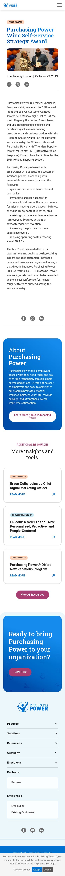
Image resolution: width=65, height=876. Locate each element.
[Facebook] (9, 84)
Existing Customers (22, 812)
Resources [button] (14, 743)
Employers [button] (14, 762)
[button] (59, 5)
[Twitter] (18, 84)
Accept (37, 869)
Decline (48, 869)
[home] (10, 5)
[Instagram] (26, 84)
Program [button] (13, 723)
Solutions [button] (13, 733)
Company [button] (13, 752)
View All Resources (32, 594)
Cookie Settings (22, 869)
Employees (14, 795)
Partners (13, 772)
